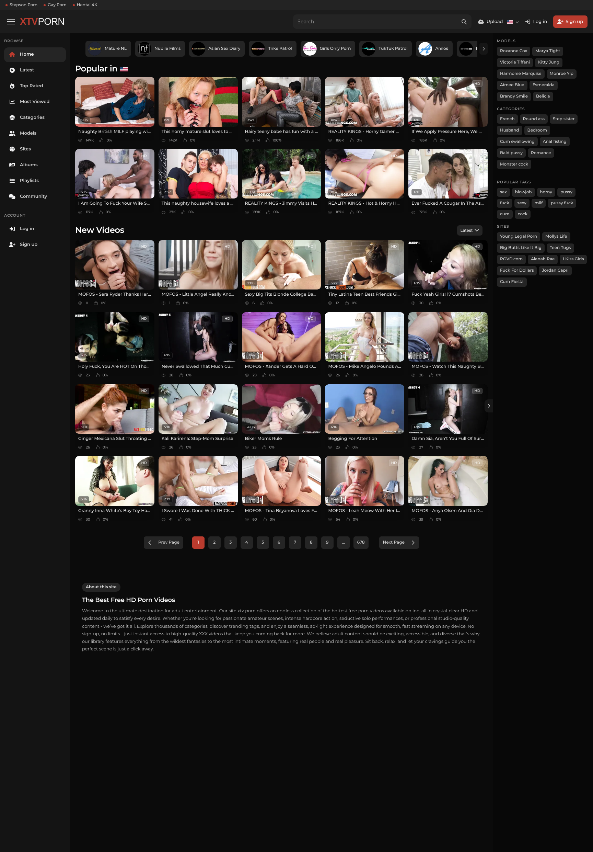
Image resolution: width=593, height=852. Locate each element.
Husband (509, 130)
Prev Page (168, 542)
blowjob (523, 192)
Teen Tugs (560, 247)
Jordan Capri (555, 270)
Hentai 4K (87, 5)
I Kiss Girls (573, 259)
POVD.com (511, 259)
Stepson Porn (23, 5)
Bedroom (537, 130)
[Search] (464, 21)
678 (361, 542)
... (343, 542)
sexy (522, 203)
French (507, 119)
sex (503, 192)
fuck (504, 203)
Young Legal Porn (518, 236)
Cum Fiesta (512, 281)
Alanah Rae (543, 259)
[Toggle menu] (10, 22)
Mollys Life (556, 236)
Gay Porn (57, 5)
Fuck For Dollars (517, 270)
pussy (566, 192)
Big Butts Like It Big (521, 247)
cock (523, 214)
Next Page (394, 542)
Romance (541, 153)
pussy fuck (562, 203)
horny (546, 192)
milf (539, 203)
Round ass (534, 119)
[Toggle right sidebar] (489, 405)
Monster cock (514, 164)
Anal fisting (555, 141)
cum (505, 214)
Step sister (563, 119)
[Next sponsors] (483, 49)
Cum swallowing (517, 141)
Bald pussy (511, 153)
